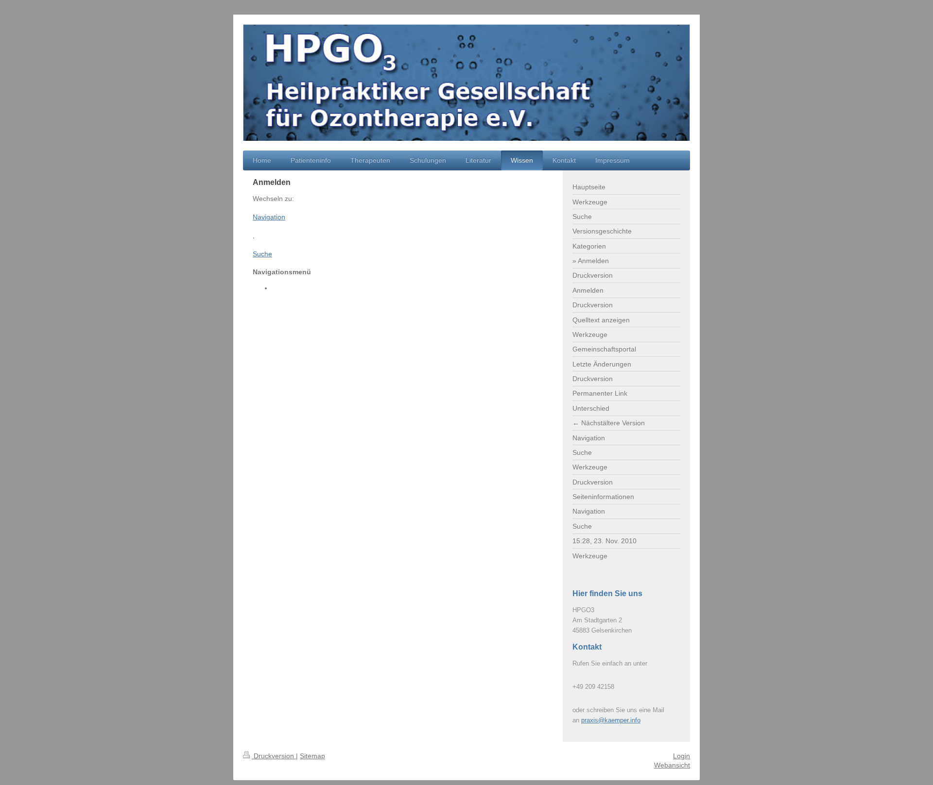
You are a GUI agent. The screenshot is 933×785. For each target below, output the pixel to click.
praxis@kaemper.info (610, 720)
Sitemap (312, 756)
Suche (262, 254)
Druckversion (274, 756)
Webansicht (672, 765)
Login (681, 756)
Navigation (269, 217)
